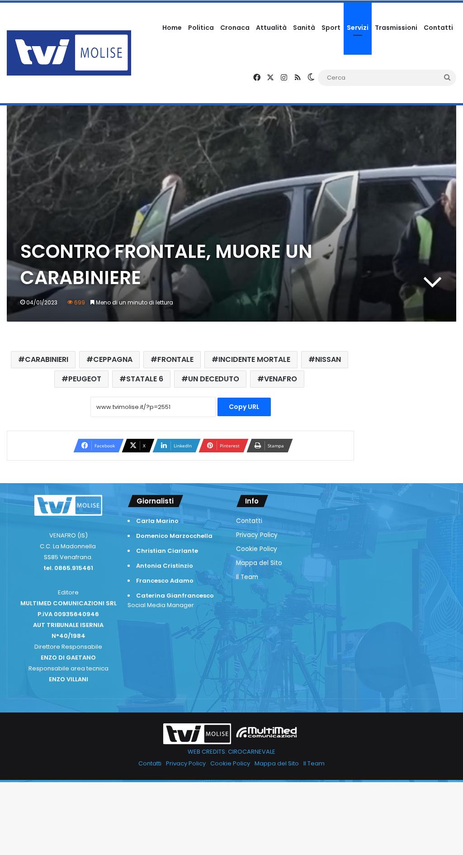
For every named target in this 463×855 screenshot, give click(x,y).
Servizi (358, 27)
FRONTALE (175, 359)
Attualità (271, 27)
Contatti (438, 27)
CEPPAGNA (112, 359)
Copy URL (244, 406)
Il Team (247, 577)
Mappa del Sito (259, 563)
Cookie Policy (256, 549)
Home (172, 27)
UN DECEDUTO (213, 379)
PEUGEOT (84, 379)
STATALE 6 (144, 379)
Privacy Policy (257, 535)
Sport (330, 27)
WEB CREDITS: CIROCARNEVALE (231, 751)
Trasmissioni (396, 27)
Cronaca (235, 27)
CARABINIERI (46, 359)
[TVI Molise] (69, 53)
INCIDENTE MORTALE (254, 359)
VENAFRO (280, 379)
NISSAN (328, 359)
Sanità (304, 27)
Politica (201, 27)
